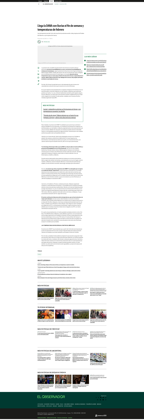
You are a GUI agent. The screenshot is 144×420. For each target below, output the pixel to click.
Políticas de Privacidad (51, 417)
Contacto (70, 417)
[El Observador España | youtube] (103, 397)
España (51, 1)
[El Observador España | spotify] (100, 399)
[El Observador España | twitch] (105, 399)
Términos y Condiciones (62, 417)
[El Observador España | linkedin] (97, 399)
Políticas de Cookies (42, 417)
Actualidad (40, 404)
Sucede (56, 4)
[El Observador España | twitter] (96, 397)
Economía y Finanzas (49, 404)
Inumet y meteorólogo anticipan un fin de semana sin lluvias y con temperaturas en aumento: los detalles (56, 264)
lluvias (39, 254)
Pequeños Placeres (91, 404)
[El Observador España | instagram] (100, 397)
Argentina (46, 1)
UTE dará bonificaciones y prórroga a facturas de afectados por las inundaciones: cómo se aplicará (54, 274)
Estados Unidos (58, 1)
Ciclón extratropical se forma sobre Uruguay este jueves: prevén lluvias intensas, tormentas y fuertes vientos (56, 277)
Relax (61, 404)
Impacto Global (41, 406)
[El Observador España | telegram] (103, 399)
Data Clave (49, 406)
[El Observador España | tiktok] (105, 397)
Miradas (99, 404)
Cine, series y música (69, 404)
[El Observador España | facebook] (98, 397)
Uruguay (40, 1)
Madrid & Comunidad (80, 404)
